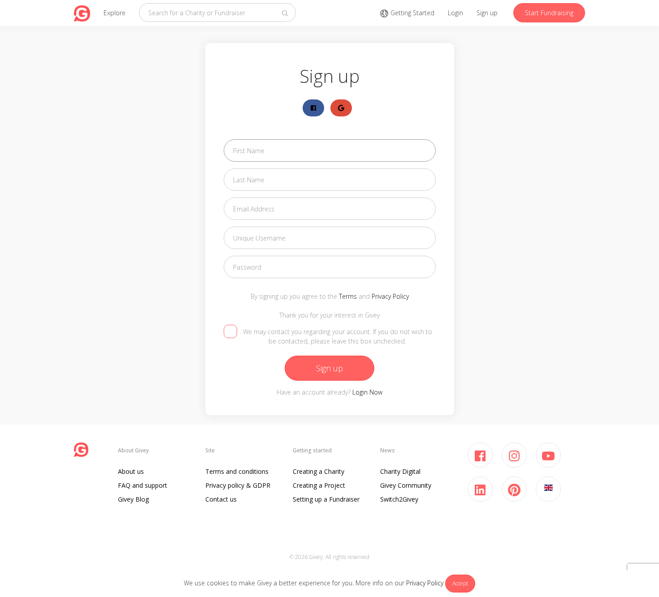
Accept (460, 583)
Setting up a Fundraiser (326, 499)
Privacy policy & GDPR (237, 485)
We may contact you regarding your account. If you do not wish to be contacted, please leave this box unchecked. (337, 336)
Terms (348, 296)
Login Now (367, 392)
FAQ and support (142, 485)
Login (455, 13)
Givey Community (405, 485)
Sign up (487, 13)
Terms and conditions (237, 471)
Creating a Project (319, 485)
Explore (115, 13)
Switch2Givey (399, 499)
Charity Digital (400, 471)
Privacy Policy (424, 583)
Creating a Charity (318, 471)
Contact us (221, 499)
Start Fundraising (549, 13)
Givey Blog (133, 499)
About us (131, 471)
